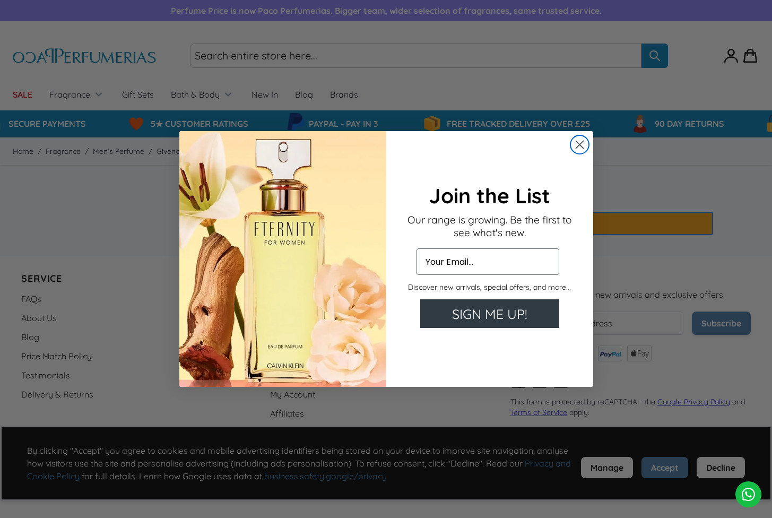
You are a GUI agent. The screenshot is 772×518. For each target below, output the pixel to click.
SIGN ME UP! (489, 314)
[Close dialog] (579, 144)
